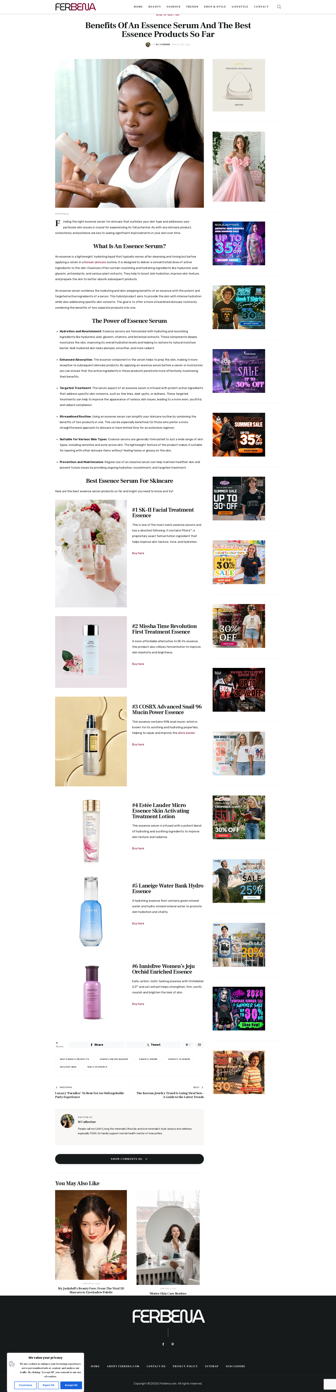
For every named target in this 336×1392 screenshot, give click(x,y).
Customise (25, 1385)
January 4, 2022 (168, 1288)
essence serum (148, 1059)
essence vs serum (179, 1059)
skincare (100, 365)
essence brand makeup (114, 1059)
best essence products (74, 1059)
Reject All (48, 1385)
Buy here (138, 553)
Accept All (71, 1385)
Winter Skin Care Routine (168, 1294)
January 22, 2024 (91, 1283)
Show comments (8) (127, 1159)
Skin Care (173, 15)
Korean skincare (95, 262)
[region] (45, 1372)
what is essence (97, 1067)
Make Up (161, 15)
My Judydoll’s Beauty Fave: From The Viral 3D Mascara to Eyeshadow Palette (91, 1290)
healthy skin (68, 1067)
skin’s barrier (186, 733)
